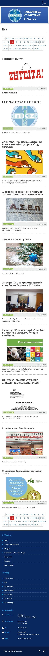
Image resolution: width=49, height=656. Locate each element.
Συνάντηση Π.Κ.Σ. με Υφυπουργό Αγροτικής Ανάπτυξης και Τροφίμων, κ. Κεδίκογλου (22, 284)
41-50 (26, 39)
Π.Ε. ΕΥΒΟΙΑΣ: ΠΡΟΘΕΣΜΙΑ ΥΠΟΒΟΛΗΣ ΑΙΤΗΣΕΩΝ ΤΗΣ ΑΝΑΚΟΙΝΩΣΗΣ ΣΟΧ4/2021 (21, 381)
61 (35, 39)
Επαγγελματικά (8, 224)
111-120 (11, 45)
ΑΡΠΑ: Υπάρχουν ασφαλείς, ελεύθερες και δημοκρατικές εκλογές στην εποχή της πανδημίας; (22, 144)
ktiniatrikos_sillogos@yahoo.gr (28, 634)
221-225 (36, 49)
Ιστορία (7, 549)
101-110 (5, 45)
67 (16, 42)
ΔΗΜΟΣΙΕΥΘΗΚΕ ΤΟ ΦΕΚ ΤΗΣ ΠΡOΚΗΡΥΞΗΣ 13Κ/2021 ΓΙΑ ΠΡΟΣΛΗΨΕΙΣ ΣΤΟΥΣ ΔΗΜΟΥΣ (22, 193)
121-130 (18, 45)
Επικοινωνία (8, 565)
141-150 (30, 45)
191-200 (18, 49)
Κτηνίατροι (8, 594)
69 (24, 42)
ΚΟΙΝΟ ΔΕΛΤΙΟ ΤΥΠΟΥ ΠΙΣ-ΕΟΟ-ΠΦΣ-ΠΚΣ (21, 102)
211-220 (30, 49)
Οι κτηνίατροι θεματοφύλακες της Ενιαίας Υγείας (22, 472)
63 (43, 39)
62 (39, 39)
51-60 (30, 39)
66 (12, 42)
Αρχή (6, 540)
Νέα (5, 582)
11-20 (12, 39)
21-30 (16, 39)
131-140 (24, 45)
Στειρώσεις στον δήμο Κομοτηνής (18, 428)
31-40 (21, 39)
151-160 (36, 45)
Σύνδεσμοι (8, 599)
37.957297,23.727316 (25, 639)
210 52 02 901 (22, 621)
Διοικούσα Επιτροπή (11, 545)
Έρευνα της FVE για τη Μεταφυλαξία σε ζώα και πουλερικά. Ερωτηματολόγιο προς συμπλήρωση (23, 333)
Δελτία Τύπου (8, 89)
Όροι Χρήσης (8, 603)
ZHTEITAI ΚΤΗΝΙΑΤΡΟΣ (12, 59)
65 (8, 42)
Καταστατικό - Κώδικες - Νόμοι (15, 553)
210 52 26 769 (22, 623)
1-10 (7, 39)
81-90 (37, 42)
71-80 (32, 42)
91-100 (42, 42)
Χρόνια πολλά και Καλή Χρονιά (16, 239)
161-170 (43, 45)
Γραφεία (7, 561)
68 (20, 42)
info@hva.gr (22, 632)
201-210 (24, 49)
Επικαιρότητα (9, 590)
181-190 (11, 49)
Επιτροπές (8, 557)
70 (28, 42)
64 (4, 42)
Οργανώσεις (8, 586)
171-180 (5, 49)
